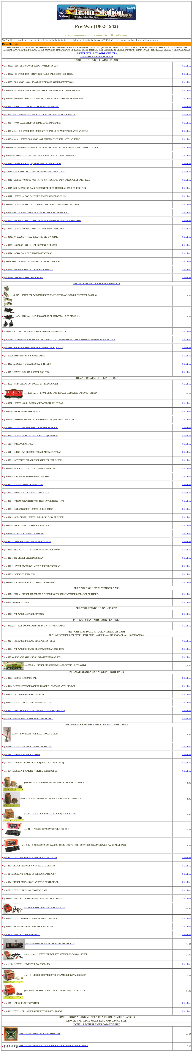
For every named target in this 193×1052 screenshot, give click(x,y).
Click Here (186, 66)
